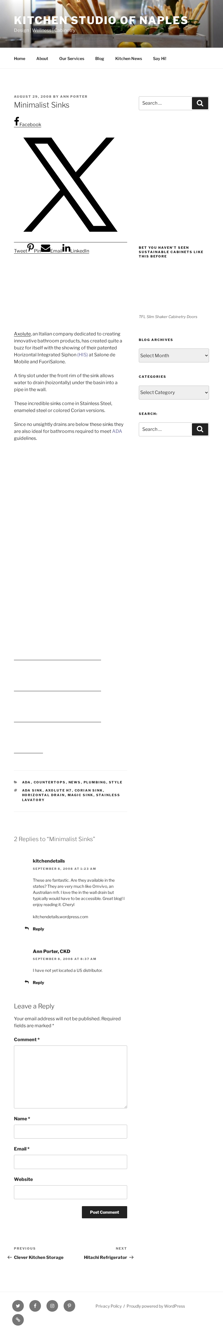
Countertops (50, 782)
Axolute (22, 334)
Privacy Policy (109, 1306)
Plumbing (95, 782)
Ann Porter (74, 97)
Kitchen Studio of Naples (101, 20)
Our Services (71, 58)
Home (19, 58)
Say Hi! (159, 58)
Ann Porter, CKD (51, 951)
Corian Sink (89, 790)
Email (22, 1149)
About (42, 58)
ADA (26, 782)
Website (23, 1179)
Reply (38, 928)
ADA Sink (32, 790)
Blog (99, 58)
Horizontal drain (43, 795)
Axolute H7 (58, 790)
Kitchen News (128, 58)
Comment (27, 1039)
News (75, 782)
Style (116, 782)
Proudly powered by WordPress (156, 1306)
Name (22, 1118)
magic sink (80, 795)
